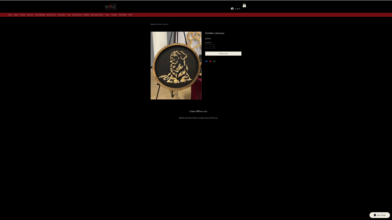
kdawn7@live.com (198, 111)
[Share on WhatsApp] (214, 61)
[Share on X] (218, 61)
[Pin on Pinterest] (210, 61)
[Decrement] (206, 46)
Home (153, 24)
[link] (244, 5)
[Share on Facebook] (206, 61)
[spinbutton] (210, 46)
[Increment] (213, 46)
